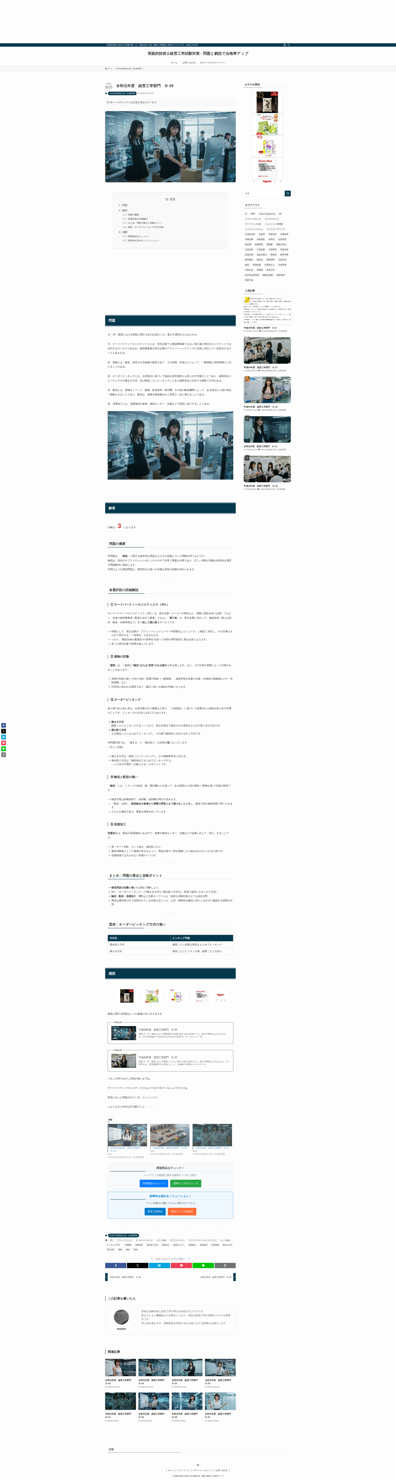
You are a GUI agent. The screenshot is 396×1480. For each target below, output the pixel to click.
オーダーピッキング (144, 1240)
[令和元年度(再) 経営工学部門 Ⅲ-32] (127, 1135)
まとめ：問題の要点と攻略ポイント (145, 223)
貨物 (120, 1249)
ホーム (171, 1470)
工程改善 (261, 249)
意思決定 (284, 249)
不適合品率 (250, 234)
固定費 (248, 244)
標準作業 (284, 254)
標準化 (260, 260)
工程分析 (249, 249)
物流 (247, 265)
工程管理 (273, 249)
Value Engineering (267, 214)
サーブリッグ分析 (253, 224)
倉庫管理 (139, 1245)
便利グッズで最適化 (182, 1211)
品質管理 (282, 239)
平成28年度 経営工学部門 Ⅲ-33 (158, 1029)
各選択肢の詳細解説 (138, 219)
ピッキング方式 (113, 1245)
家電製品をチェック (154, 1183)
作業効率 (284, 234)
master (121, 1328)
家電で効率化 (155, 1211)
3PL (111, 1240)
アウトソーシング (124, 1240)
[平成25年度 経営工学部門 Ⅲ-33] (170, 1135)
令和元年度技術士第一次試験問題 (122, 93)
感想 (125, 232)
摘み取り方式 (152, 1245)
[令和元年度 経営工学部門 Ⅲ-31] (212, 1135)
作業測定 (261, 239)
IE (246, 214)
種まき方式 (227, 1245)
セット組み (225, 1240)
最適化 (274, 254)
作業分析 (273, 234)
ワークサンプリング (276, 229)
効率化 (272, 239)
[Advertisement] (93, 21)
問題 (125, 205)
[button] (115, 1265)
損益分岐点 (262, 254)
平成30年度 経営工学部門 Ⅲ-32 (158, 1057)
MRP (253, 214)
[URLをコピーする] (225, 1265)
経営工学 (271, 270)
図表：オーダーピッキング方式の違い (146, 227)
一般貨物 (127, 1245)
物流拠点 (192, 1245)
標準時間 (271, 260)
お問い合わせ (222, 1470)
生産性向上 (270, 265)
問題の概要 (133, 214)
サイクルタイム (272, 219)
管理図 (260, 270)
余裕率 (262, 234)
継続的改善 (268, 275)
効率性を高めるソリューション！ (144, 240)
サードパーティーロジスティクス (203, 1240)
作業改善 (249, 239)
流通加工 (165, 1245)
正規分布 (282, 260)
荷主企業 (110, 1249)
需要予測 (249, 280)
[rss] (285, 45)
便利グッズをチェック (185, 1183)
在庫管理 (259, 244)
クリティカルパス (253, 219)
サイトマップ (183, 1470)
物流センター (179, 1245)
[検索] (289, 45)
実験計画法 (281, 244)
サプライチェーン (177, 1240)
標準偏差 (249, 260)
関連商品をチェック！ (139, 236)
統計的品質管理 (252, 275)
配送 (136, 1249)
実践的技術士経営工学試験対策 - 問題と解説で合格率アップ (198, 53)
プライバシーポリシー (203, 1470)
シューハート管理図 (274, 224)
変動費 (270, 244)
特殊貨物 (215, 1245)
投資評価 (249, 254)
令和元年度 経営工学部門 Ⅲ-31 (212, 1148)
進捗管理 (281, 275)
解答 (125, 210)
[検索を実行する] (288, 193)
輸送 (128, 1249)
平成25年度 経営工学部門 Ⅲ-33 (170, 1148)
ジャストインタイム (254, 229)
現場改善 (257, 265)
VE (280, 214)
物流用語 (203, 1245)
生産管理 (282, 265)
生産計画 (249, 270)
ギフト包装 (161, 1240)
